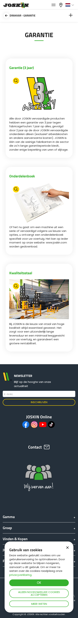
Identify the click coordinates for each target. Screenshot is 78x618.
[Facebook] (25, 424)
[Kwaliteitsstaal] (39, 299)
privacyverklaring (20, 575)
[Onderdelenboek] (39, 202)
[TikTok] (51, 424)
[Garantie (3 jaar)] (39, 94)
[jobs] (53, 5)
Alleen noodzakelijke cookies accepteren (39, 593)
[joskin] (16, 7)
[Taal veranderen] (70, 5)
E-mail (8, 394)
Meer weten (39, 604)
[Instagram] (34, 424)
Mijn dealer (61, 4)
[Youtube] (42, 424)
